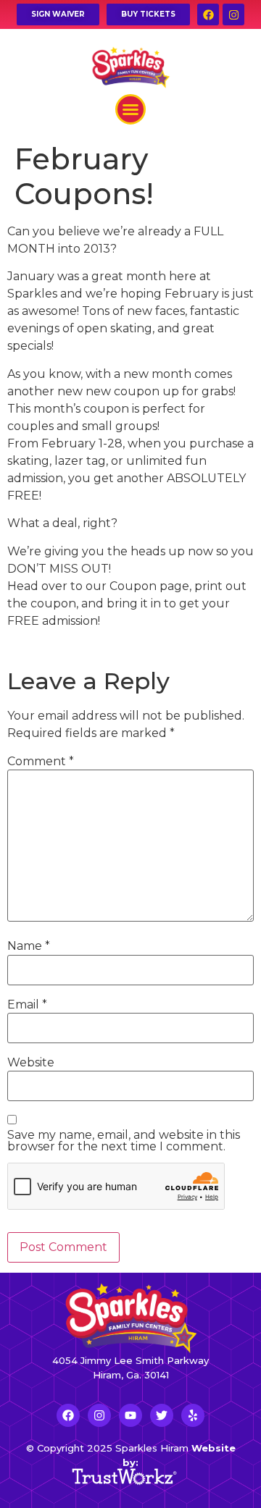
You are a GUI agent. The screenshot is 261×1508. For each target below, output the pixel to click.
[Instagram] (233, 14)
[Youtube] (130, 1415)
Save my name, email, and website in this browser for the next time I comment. (123, 1141)
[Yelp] (192, 1415)
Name (28, 946)
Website (30, 1063)
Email (27, 1005)
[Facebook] (208, 14)
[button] (130, 109)
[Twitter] (161, 1415)
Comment (40, 761)
